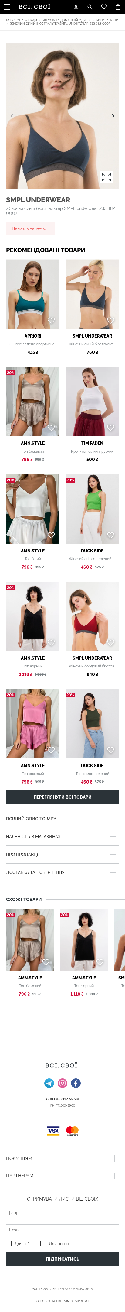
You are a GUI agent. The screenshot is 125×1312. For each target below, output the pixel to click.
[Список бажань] (104, 7)
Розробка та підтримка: (63, 1301)
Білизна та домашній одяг (64, 20)
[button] (113, 116)
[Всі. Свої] (35, 6)
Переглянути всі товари (63, 797)
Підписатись (62, 1259)
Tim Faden (92, 443)
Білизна (98, 20)
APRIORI (33, 336)
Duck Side (92, 550)
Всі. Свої (13, 20)
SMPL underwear (38, 200)
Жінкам (31, 20)
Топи (114, 20)
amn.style (33, 443)
